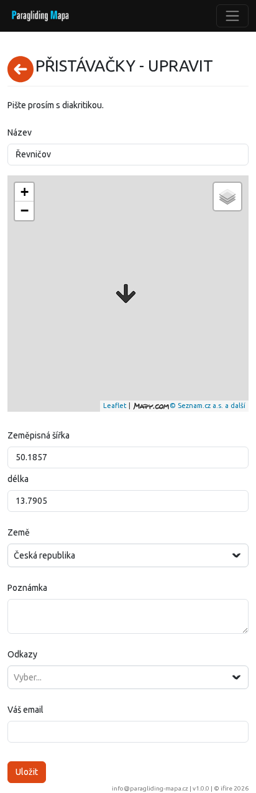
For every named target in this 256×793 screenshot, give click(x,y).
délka (18, 479)
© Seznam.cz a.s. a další (207, 405)
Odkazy (22, 654)
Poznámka (27, 588)
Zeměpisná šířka (38, 435)
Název (19, 132)
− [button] (25, 210)
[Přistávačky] (126, 294)
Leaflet (115, 405)
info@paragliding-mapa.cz (150, 788)
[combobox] (128, 555)
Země (18, 532)
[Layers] (227, 196)
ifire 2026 (235, 788)
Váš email (25, 710)
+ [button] (25, 192)
